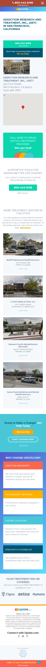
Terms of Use (23, 653)
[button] (23, 107)
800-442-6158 (23, 44)
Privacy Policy (23, 655)
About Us (23, 650)
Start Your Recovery (23, 439)
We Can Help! (23, 54)
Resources (23, 652)
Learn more (23, 269)
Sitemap (23, 656)
